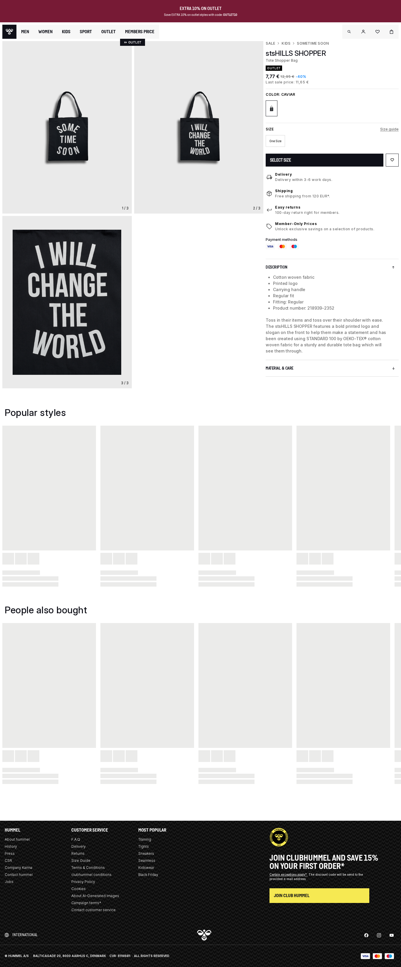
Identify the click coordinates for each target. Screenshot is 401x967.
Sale (270, 43)
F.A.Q (75, 839)
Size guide (389, 129)
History (11, 846)
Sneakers (146, 853)
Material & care (280, 368)
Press (10, 853)
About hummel (17, 839)
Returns (78, 853)
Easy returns (287, 207)
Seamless (146, 860)
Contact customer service (93, 910)
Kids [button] (66, 31)
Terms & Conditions (88, 867)
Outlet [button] (108, 31)
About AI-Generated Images (95, 896)
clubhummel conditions (91, 874)
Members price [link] (139, 31)
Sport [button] (86, 31)
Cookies (78, 889)
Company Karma (18, 867)
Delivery (283, 174)
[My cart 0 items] (392, 32)
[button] (349, 32)
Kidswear (146, 867)
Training (144, 839)
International (25, 935)
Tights (143, 846)
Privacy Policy (83, 881)
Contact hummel (19, 874)
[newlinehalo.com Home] (9, 32)
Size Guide (80, 860)
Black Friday (148, 874)
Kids (286, 43)
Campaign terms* (86, 903)
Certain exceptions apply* (288, 874)
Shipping (284, 191)
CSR (8, 860)
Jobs (9, 881)
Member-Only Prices (296, 223)
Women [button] (45, 31)
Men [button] (25, 31)
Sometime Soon (313, 43)
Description (277, 267)
